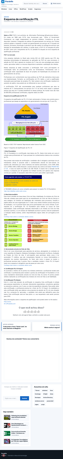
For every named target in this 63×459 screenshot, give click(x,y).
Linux (10, 9)
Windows (4, 9)
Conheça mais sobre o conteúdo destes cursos (18, 216)
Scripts (30, 9)
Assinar (24, 398)
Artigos (6, 17)
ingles (36, 404)
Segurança (37, 9)
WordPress (23, 9)
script (43, 404)
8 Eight (45, 394)
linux (51, 390)
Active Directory (48, 397)
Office (16, 9)
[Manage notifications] (3, 455)
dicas (51, 394)
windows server (39, 401)
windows (44, 390)
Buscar (45, 3)
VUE (6, 168)
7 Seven (37, 390)
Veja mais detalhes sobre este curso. (15, 191)
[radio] (24, 311)
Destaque (38, 397)
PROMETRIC (55, 167)
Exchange (38, 394)
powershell (50, 401)
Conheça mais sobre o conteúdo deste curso (18, 265)
